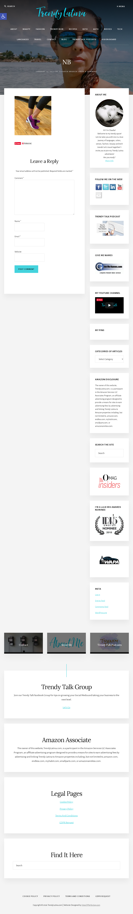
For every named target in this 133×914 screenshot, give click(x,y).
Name (18, 221)
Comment (19, 178)
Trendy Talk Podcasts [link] (110, 644)
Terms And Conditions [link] (66, 815)
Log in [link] (97, 595)
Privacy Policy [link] (66, 808)
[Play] (109, 305)
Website (18, 252)
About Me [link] (66, 644)
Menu (122, 6)
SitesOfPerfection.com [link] (91, 905)
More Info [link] (109, 161)
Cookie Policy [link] (66, 802)
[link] (3, 16)
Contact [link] (23, 644)
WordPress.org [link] (101, 613)
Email (18, 236)
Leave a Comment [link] (87, 71)
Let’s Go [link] (66, 707)
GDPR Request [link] (66, 822)
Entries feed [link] (100, 601)
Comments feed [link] (101, 607)
